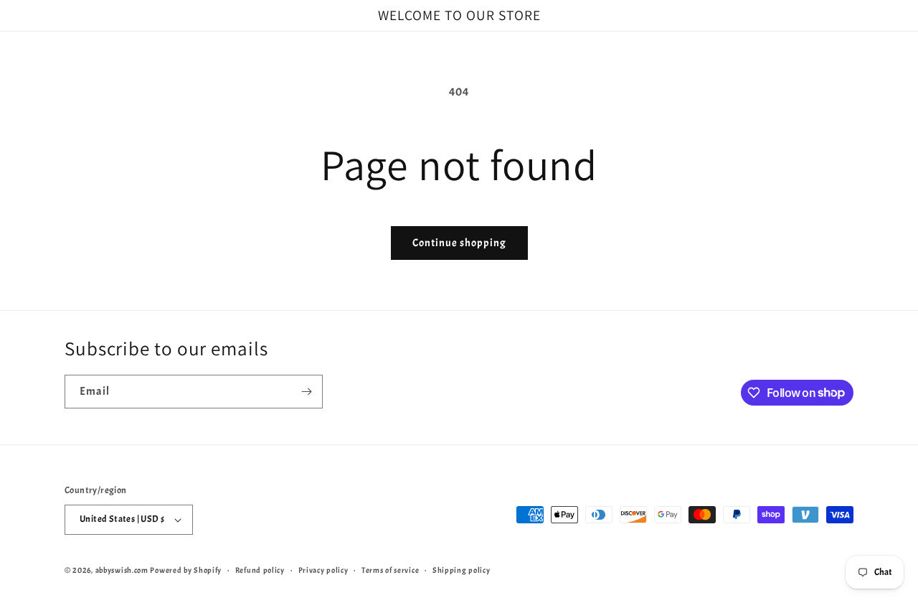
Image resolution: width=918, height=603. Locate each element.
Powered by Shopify (186, 570)
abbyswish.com (121, 570)
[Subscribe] (306, 391)
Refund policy (260, 570)
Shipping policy (461, 570)
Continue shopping (459, 243)
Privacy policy (323, 570)
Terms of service (390, 570)
